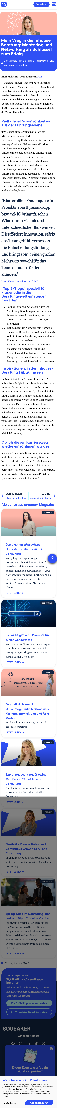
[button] (51, 1049)
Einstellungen (9, 1102)
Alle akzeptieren (39, 1102)
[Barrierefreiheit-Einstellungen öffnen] (52, 558)
